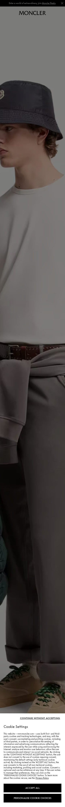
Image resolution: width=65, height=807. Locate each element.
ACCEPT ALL (32, 787)
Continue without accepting (40, 718)
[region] (32, 760)
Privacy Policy (42, 778)
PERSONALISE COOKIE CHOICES (32, 798)
